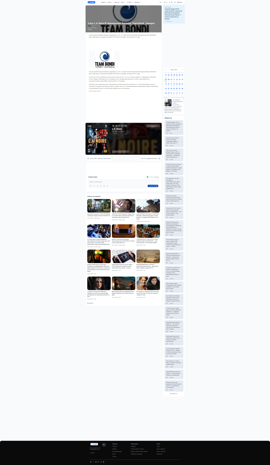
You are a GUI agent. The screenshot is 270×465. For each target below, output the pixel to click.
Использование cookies (137, 449)
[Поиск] (175, 2)
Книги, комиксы (161, 451)
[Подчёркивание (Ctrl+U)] (97, 185)
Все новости (90, 303)
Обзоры (114, 449)
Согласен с (151, 176)
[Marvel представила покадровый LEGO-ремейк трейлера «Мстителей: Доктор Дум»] (123, 283)
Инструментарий (117, 451)
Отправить (153, 185)
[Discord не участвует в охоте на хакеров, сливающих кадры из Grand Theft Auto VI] (99, 206)
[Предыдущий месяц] (165, 69)
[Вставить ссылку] (107, 185)
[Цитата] (100, 185)
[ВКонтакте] (160, 2)
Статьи (114, 456)
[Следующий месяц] (182, 69)
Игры (158, 446)
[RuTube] (167, 2)
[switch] (148, 177)
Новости (103, 2)
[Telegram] (169, 2)
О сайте (92, 453)
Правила (133, 446)
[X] (162, 2)
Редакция (90, 29)
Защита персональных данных (139, 451)
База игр (117, 2)
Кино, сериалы (161, 449)
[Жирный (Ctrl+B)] (90, 185)
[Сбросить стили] (104, 185)
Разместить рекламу (136, 454)
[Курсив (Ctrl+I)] (93, 185)
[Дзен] (165, 2)
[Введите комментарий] (123, 182)
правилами (156, 176)
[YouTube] (171, 2)
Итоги (114, 454)
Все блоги (159, 454)
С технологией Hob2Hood (175, 104)
